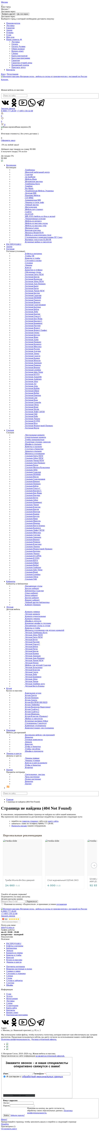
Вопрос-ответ (17, 51)
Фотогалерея (12, 998)
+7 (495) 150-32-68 (25, 111)
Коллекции (11, 165)
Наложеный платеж (20, 65)
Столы (9, 978)
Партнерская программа (17, 1015)
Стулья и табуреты (14, 980)
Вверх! (4, 1119)
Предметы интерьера (15, 966)
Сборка (14, 53)
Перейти (5, 1124)
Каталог (5, 79)
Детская (9, 607)
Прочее (9, 770)
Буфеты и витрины (14, 946)
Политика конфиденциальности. (15, 1039)
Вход (3, 74)
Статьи (9, 1003)
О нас (8, 35)
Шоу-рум (10, 37)
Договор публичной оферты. (44, 1039)
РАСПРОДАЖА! (13, 244)
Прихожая (10, 730)
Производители (13, 23)
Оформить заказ (8, 140)
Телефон (39, 1073)
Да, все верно (22, 14)
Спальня (10, 430)
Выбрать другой (8, 14)
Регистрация (12, 74)
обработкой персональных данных (42, 1076)
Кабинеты (10, 581)
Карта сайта (11, 1008)
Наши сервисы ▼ (14, 39)
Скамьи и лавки (13, 971)
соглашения (61, 904)
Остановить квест (9, 1129)
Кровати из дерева (14, 953)
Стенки (9, 976)
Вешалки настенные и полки (19, 969)
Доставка (10, 25)
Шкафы (9, 985)
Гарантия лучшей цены (21, 63)
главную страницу (30, 821)
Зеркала (9, 950)
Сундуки (10, 983)
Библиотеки (11, 948)
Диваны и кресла (13, 753)
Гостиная (10, 249)
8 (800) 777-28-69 (8, 111)
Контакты (10, 70)
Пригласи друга (18, 67)
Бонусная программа (20, 58)
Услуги (9, 996)
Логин (6, 1103)
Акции (9, 30)
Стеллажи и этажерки (16, 973)
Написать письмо (19, 826)
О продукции (12, 1005)
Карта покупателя (19, 56)
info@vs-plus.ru (7, 927)
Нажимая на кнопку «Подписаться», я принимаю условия (35, 904)
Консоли (10, 957)
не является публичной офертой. (50, 1056)
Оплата (14, 44)
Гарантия (10, 28)
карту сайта (53, 821)
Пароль (6, 1106)
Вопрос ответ (12, 1012)
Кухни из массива (14, 960)
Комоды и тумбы (13, 955)
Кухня (9, 688)
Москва (4, 2)
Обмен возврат (18, 49)
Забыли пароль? (17, 1115)
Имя (6, 1073)
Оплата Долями (18, 46)
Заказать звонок (8, 108)
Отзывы (9, 32)
